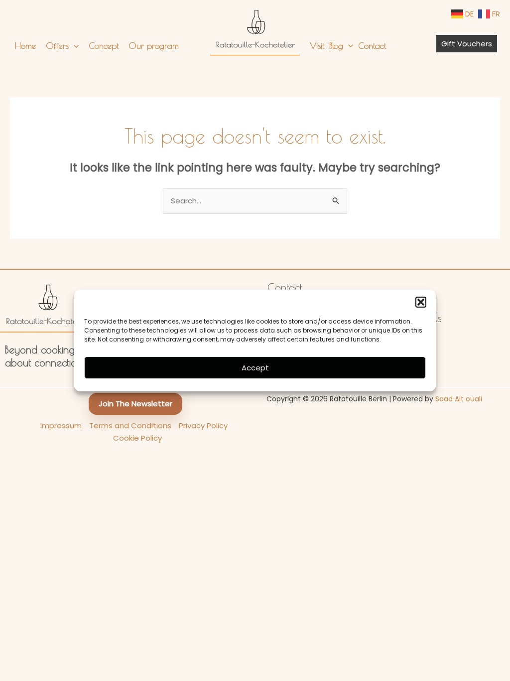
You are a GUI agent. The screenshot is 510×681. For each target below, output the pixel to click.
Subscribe (255, 421)
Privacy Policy (301, 401)
